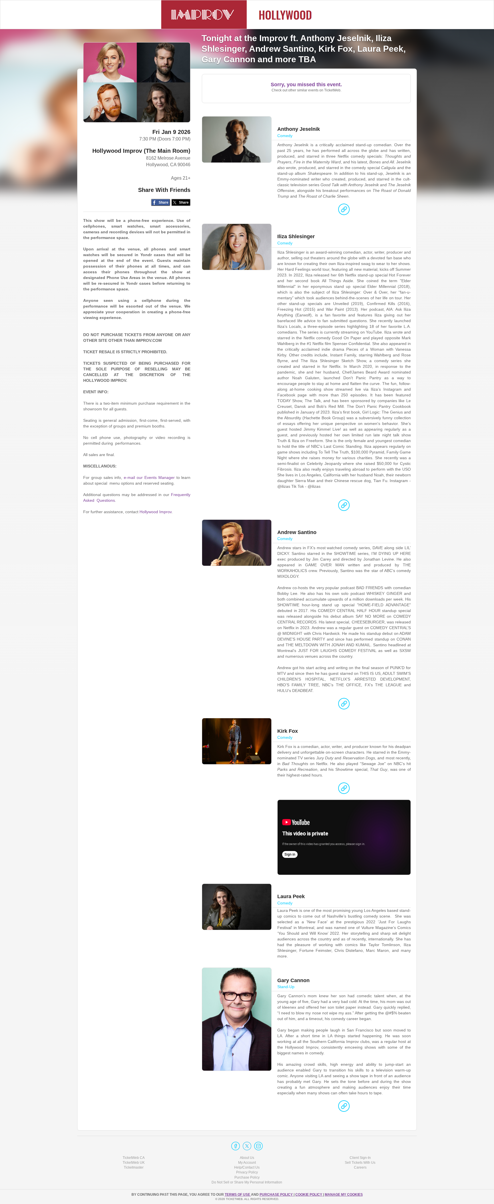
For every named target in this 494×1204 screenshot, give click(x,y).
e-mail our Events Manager (149, 477)
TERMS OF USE (238, 1195)
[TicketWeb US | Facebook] (235, 1146)
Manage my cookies (344, 1195)
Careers (360, 1167)
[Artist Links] (344, 211)
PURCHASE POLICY (277, 1195)
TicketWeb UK (134, 1163)
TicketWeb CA (134, 1158)
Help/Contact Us (247, 1167)
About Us (247, 1158)
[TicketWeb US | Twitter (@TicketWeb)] (247, 1146)
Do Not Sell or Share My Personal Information (247, 1182)
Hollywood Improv (156, 511)
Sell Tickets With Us (360, 1163)
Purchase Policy (247, 1177)
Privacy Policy (247, 1172)
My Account (247, 1163)
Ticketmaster (134, 1167)
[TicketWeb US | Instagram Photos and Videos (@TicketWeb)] (258, 1146)
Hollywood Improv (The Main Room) (141, 151)
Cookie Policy (309, 1195)
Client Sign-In (360, 1158)
